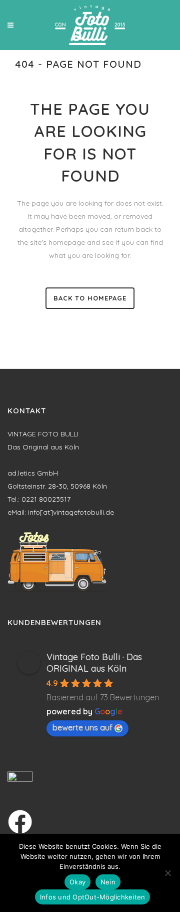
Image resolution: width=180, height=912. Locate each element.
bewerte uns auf (82, 727)
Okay (78, 882)
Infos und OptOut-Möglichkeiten (93, 897)
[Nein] (167, 873)
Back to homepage (90, 298)
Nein (108, 882)
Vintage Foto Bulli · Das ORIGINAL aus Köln (94, 662)
